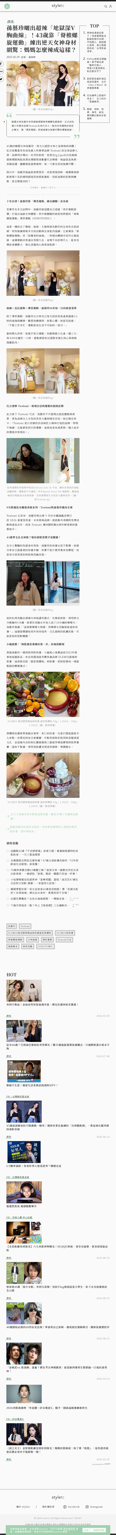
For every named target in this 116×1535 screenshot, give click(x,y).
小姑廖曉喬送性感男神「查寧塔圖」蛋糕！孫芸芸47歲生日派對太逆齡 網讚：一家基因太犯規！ (44, 881)
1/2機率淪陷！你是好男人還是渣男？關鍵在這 (33, 1166)
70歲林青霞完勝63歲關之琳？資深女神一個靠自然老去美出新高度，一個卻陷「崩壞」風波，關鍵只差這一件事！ (45, 871)
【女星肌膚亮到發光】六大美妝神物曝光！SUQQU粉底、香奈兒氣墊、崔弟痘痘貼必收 (57, 1248)
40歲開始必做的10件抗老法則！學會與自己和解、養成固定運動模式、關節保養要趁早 (57, 1327)
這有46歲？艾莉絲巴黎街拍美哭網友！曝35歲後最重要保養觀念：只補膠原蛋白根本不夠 (58, 1046)
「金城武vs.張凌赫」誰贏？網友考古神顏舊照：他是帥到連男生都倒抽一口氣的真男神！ (56, 1369)
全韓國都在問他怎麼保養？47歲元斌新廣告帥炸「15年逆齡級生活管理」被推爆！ (45, 862)
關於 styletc (23, 1506)
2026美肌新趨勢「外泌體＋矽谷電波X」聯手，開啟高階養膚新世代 (46, 1408)
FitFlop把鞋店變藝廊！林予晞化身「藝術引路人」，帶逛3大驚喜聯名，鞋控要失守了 (97, 65)
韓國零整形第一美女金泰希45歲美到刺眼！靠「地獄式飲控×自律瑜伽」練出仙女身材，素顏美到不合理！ (44, 890)
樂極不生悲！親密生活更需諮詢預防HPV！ (32, 1085)
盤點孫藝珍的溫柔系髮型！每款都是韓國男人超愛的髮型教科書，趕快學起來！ (43, 829)
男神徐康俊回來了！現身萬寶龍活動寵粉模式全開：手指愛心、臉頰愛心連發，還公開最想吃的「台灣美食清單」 (96, 42)
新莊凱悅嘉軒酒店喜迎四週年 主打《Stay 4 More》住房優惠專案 (97, 83)
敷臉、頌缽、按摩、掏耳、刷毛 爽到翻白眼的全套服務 (96, 114)
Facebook (74, 1506)
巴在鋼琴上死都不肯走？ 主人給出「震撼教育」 (96, 98)
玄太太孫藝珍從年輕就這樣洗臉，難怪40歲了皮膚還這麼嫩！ (44, 816)
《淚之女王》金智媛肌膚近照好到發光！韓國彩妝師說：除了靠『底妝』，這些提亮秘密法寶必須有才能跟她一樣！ (57, 1450)
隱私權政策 (69, 1528)
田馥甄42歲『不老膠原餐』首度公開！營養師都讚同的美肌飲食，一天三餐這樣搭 (44, 852)
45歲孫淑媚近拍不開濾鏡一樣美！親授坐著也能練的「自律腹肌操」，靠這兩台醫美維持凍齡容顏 (57, 1127)
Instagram (96, 1506)
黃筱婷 (32, 57)
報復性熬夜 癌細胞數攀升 (21, 1206)
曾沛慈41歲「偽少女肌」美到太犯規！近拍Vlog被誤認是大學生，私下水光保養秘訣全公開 (56, 1288)
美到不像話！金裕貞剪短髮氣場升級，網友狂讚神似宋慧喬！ (42, 1004)
